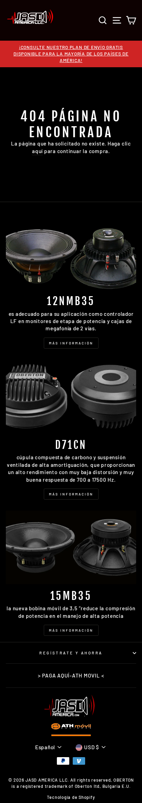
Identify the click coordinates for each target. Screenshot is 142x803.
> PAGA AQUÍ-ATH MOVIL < (71, 675)
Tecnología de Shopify (71, 797)
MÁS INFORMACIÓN (71, 343)
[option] (71, 54)
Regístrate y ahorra (70, 653)
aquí (37, 151)
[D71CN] (71, 396)
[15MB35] (71, 547)
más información (71, 630)
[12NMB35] (71, 252)
